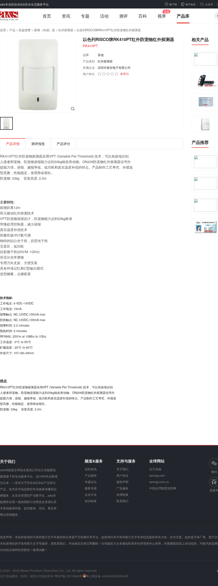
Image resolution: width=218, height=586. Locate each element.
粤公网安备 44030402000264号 (107, 576)
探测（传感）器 (44, 30)
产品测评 (91, 475)
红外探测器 (65, 30)
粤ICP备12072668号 (68, 576)
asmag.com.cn (159, 482)
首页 (47, 16)
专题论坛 (91, 482)
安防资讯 (91, 469)
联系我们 (122, 501)
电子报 (173, 4)
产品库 (183, 16)
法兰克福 (155, 469)
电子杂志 (190, 4)
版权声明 (122, 482)
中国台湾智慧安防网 (162, 488)
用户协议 (122, 475)
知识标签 (91, 501)
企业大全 (91, 494)
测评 (123, 16)
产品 (12, 30)
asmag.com (157, 475)
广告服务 (122, 488)
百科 (142, 16)
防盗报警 (25, 30)
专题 (85, 16)
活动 (104, 16)
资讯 (66, 16)
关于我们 (122, 469)
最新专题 (91, 488)
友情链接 (122, 494)
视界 (162, 16)
